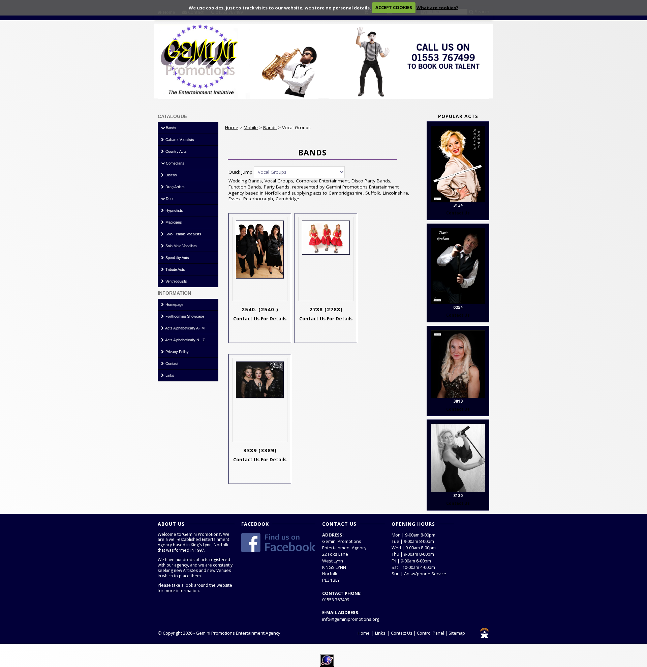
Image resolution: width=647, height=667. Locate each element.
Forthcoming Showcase (184, 316)
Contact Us (401, 633)
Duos (170, 199)
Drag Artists (174, 187)
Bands (170, 128)
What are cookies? (437, 7)
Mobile (251, 127)
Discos (170, 175)
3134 (458, 205)
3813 (458, 401)
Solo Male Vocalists (180, 246)
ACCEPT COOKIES (393, 7)
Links (169, 375)
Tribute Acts (174, 269)
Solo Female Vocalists (182, 234)
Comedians (174, 163)
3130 (458, 495)
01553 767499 (335, 600)
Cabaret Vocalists (179, 140)
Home (231, 127)
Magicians (173, 222)
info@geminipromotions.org (350, 619)
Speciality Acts (176, 258)
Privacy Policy (176, 352)
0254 (458, 307)
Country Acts (175, 151)
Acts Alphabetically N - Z (184, 340)
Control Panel (430, 633)
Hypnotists (173, 210)
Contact (171, 363)
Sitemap (457, 633)
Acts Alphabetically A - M (184, 328)
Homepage (173, 304)
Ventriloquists (175, 281)
